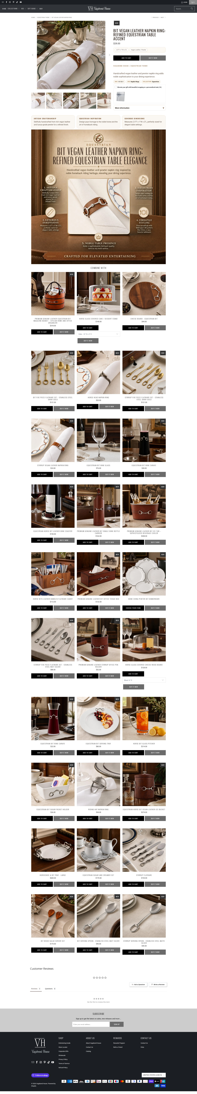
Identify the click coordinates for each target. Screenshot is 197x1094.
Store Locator (63, 1047)
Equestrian (155, 81)
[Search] (192, 8)
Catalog (88, 1051)
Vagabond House (41, 1083)
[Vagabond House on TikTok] (17, 2)
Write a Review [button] (159, 984)
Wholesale (62, 1055)
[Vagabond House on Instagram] (10, 2)
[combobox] (184, 8)
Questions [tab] (49, 989)
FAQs (142, 1047)
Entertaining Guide (64, 1043)
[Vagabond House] (99, 9)
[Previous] (33, 55)
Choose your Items (133, 608)
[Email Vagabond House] (3, 2)
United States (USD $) (152, 1075)
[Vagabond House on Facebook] (6, 2)
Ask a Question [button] (139, 984)
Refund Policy (63, 1067)
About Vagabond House (93, 1043)
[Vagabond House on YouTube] (20, 2)
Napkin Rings (135, 81)
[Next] (109, 55)
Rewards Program (119, 1043)
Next (162, 17)
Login (185, 2)
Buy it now (153, 58)
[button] (14, 9)
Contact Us (89, 1047)
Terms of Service (64, 1063)
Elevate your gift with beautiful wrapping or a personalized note (139, 87)
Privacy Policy (63, 1059)
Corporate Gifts (63, 1051)
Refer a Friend (117, 1047)
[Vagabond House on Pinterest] (13, 2)
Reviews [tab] (34, 989)
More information (122, 108)
